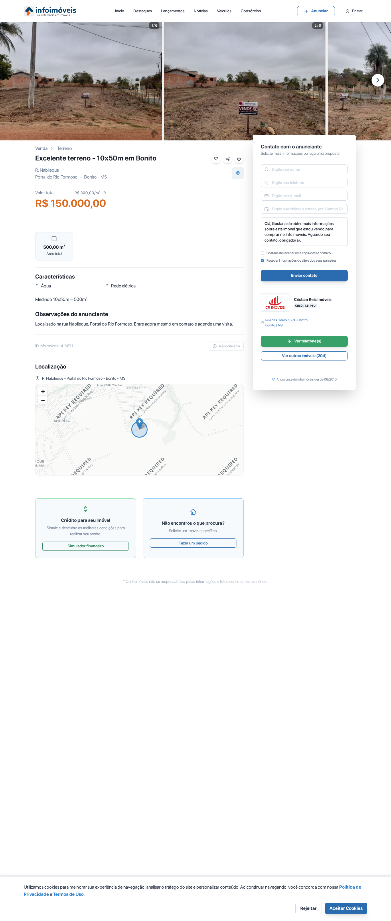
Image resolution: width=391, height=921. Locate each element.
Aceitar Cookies (346, 908)
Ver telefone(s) (307, 341)
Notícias (201, 11)
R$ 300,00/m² (87, 193)
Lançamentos (173, 11)
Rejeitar (308, 908)
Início (119, 11)
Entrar (357, 11)
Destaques (142, 11)
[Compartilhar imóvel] (227, 158)
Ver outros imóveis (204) (304, 356)
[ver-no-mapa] (238, 173)
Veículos (224, 11)
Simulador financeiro (86, 546)
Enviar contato (304, 275)
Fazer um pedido (193, 543)
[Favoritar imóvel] (216, 158)
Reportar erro (229, 346)
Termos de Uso (68, 894)
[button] (139, 424)
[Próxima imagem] (378, 80)
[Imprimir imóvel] (239, 158)
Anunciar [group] (319, 11)
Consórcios (251, 11)
